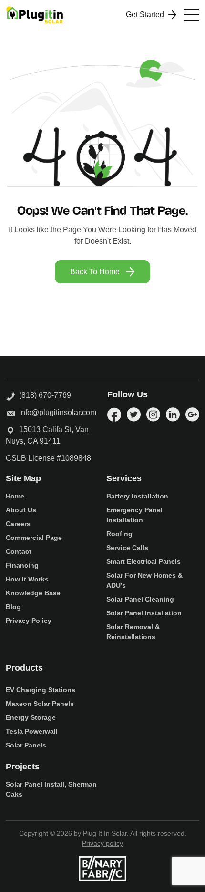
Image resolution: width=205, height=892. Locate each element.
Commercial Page (34, 537)
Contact (18, 551)
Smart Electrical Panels (143, 561)
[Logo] (34, 14)
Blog (13, 607)
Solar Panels (26, 745)
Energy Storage (31, 717)
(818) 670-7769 (43, 395)
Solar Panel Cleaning (140, 599)
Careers (18, 524)
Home (15, 496)
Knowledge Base (33, 593)
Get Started (145, 14)
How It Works (27, 579)
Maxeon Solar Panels (40, 703)
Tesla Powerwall (32, 731)
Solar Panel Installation (144, 613)
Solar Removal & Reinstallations (133, 632)
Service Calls (127, 547)
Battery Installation (137, 496)
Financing (22, 565)
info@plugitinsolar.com (57, 412)
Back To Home (95, 272)
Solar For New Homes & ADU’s (144, 580)
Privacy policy (102, 843)
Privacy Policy (28, 620)
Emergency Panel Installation (134, 515)
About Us (21, 510)
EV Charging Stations (40, 690)
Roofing (119, 534)
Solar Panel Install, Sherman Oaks (51, 789)
